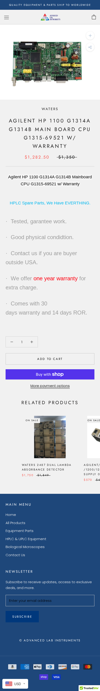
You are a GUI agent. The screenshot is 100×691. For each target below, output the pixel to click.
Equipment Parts (19, 530)
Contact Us (15, 554)
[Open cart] (94, 17)
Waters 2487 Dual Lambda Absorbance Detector (47, 467)
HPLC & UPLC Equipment (26, 538)
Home (11, 514)
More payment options (50, 385)
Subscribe (22, 616)
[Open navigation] (6, 17)
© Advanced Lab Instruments (50, 640)
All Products (15, 522)
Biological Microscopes (25, 546)
